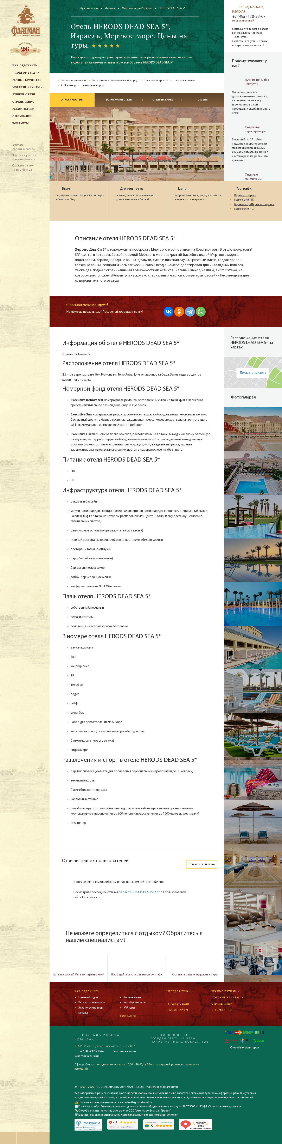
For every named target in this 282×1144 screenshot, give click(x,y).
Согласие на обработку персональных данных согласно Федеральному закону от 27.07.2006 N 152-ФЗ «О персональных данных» (159, 1106)
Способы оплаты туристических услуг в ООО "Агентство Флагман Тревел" (124, 1110)
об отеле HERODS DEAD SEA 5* (139, 892)
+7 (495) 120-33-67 (248, 17)
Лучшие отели (89, 8)
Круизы (83, 1013)
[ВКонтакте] (168, 312)
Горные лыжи (132, 997)
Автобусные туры (135, 1002)
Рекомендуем (177, 1009)
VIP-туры (129, 1007)
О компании (221, 1009)
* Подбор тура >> (179, 991)
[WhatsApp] (201, 312)
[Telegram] (190, 312)
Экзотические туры (90, 1007)
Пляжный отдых (88, 997)
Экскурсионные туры (91, 1002)
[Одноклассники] (179, 312)
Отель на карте (162, 100)
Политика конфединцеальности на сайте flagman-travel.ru (115, 1102)
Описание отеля (72, 100)
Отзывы (203, 100)
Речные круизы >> (226, 991)
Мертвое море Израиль (137, 8)
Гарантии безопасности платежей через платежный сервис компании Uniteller (128, 1114)
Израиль (110, 8)
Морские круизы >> (227, 997)
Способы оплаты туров (244, 1047)
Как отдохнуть (87, 991)
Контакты (128, 1016)
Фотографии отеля (118, 100)
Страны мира (222, 1003)
